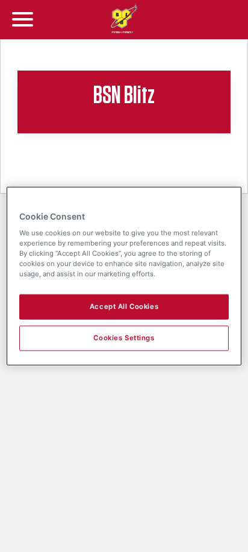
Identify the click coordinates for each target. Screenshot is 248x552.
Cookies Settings (123, 338)
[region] (123, 276)
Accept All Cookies (124, 306)
